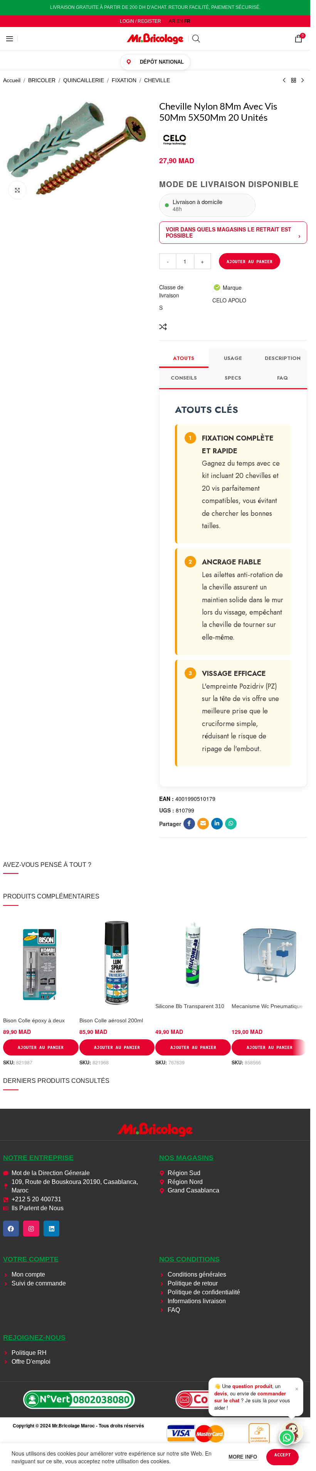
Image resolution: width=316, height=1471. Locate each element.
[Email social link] (203, 823)
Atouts (183, 358)
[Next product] (303, 80)
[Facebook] (11, 1229)
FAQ (282, 378)
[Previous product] (284, 80)
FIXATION (124, 80)
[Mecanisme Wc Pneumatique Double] (269, 956)
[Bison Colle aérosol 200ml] (117, 963)
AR (172, 21)
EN (179, 21)
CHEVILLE (157, 80)
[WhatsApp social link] (231, 823)
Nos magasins (186, 1158)
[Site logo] (155, 38)
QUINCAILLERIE (83, 80)
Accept (282, 1454)
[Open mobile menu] (9, 38)
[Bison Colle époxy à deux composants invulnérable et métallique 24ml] (41, 963)
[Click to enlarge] (17, 190)
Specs (233, 378)
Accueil (11, 80)
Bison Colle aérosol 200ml (111, 1020)
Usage (233, 358)
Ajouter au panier (249, 261)
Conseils (184, 378)
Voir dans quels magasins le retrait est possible (228, 232)
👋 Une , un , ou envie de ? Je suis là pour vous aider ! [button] (256, 1396)
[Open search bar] (196, 38)
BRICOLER (41, 80)
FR (187, 21)
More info (244, 1457)
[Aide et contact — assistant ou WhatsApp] (291, 1432)
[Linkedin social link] (217, 823)
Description (283, 358)
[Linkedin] (52, 1229)
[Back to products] (293, 80)
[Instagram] (31, 1229)
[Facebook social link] (189, 823)
